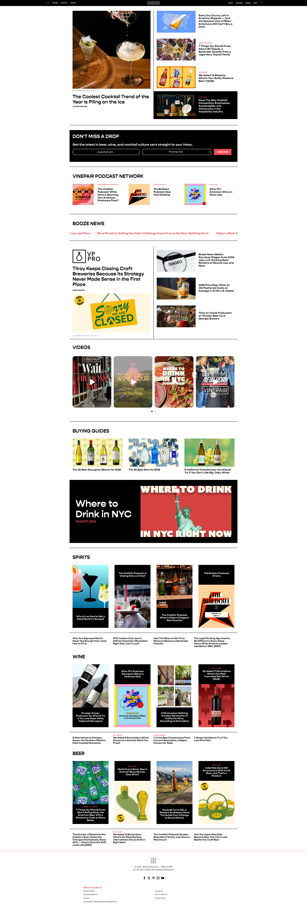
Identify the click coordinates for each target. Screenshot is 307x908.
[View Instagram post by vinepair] (109, 405)
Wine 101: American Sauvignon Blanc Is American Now (132, 674)
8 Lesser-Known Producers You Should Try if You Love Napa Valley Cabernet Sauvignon (90, 717)
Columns (64, 3)
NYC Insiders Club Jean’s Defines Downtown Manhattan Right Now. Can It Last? (130, 641)
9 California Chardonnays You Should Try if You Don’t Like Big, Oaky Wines (207, 471)
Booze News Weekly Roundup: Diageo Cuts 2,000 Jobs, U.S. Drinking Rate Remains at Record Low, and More (216, 260)
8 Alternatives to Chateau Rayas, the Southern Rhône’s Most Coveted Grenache (89, 740)
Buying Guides (91, 431)
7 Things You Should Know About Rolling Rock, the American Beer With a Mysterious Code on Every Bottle (90, 815)
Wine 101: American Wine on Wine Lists (221, 191)
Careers (86, 898)
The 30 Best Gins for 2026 (144, 469)
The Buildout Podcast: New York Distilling (162, 191)
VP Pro (230, 3)
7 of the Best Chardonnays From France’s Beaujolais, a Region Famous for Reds (172, 740)
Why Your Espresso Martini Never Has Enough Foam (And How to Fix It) (89, 641)
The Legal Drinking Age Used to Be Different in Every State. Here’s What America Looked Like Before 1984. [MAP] (212, 642)
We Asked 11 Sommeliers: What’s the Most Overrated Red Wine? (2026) (216, 675)
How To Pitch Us (161, 895)
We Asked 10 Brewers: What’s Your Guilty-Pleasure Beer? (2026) (216, 78)
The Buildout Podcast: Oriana (216, 574)
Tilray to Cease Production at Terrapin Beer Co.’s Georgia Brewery (215, 315)
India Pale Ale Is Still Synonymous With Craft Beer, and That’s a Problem (216, 771)
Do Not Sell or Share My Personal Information (153, 869)
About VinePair (89, 891)
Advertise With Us (90, 895)
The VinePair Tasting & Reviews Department (100, 902)
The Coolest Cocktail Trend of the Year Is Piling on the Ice (111, 99)
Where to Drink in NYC (104, 509)
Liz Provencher (80, 106)
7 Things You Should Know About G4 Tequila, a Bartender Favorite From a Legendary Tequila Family (215, 50)
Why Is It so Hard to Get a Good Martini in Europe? (90, 618)
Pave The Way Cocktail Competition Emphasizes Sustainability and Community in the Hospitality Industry (214, 106)
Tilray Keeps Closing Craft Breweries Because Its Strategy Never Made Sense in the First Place (108, 276)
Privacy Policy (160, 898)
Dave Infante (79, 290)
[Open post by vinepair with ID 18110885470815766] (133, 382)
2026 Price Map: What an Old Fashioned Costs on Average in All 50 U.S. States (216, 288)
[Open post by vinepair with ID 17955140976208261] (92, 382)
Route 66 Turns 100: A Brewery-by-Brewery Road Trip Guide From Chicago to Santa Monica (174, 813)
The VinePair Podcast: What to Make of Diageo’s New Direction (174, 618)
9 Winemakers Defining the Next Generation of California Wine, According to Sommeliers (174, 717)
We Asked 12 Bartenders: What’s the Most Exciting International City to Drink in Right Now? (129, 838)
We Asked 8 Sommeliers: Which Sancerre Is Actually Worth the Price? (131, 740)
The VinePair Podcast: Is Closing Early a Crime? (132, 574)
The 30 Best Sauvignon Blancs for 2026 (97, 469)
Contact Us (159, 891)
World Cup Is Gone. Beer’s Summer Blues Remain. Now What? (132, 772)
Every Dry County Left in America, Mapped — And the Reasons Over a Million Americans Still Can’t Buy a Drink (215, 21)
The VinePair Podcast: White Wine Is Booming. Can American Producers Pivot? (108, 194)
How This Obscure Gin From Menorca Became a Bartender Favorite (171, 641)
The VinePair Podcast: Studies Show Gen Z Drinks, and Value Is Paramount (172, 837)
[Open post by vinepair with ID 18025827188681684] (215, 382)
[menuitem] (48, 3)
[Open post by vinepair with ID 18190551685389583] (174, 382)
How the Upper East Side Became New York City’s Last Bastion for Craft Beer (210, 837)
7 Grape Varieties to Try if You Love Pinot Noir (211, 739)
